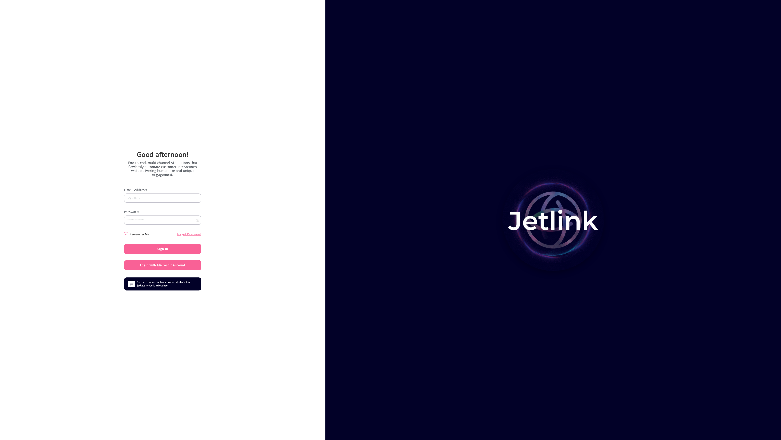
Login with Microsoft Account (162, 265)
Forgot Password (189, 234)
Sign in (162, 249)
